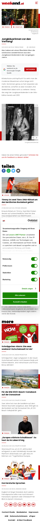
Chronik (6, 195)
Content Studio (8, 512)
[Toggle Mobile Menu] (36, 3)
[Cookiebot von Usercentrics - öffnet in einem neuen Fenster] (28, 220)
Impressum (33, 512)
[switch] (34, 266)
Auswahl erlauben (20, 302)
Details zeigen (27, 289)
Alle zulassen (20, 295)
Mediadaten (22, 512)
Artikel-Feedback (24, 520)
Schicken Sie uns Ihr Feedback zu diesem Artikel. (20, 156)
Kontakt (11, 520)
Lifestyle (7, 27)
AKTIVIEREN (30, 69)
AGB (6, 516)
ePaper (32, 516)
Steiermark (18, 27)
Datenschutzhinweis (18, 516)
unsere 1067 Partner (17, 235)
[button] (33, 137)
